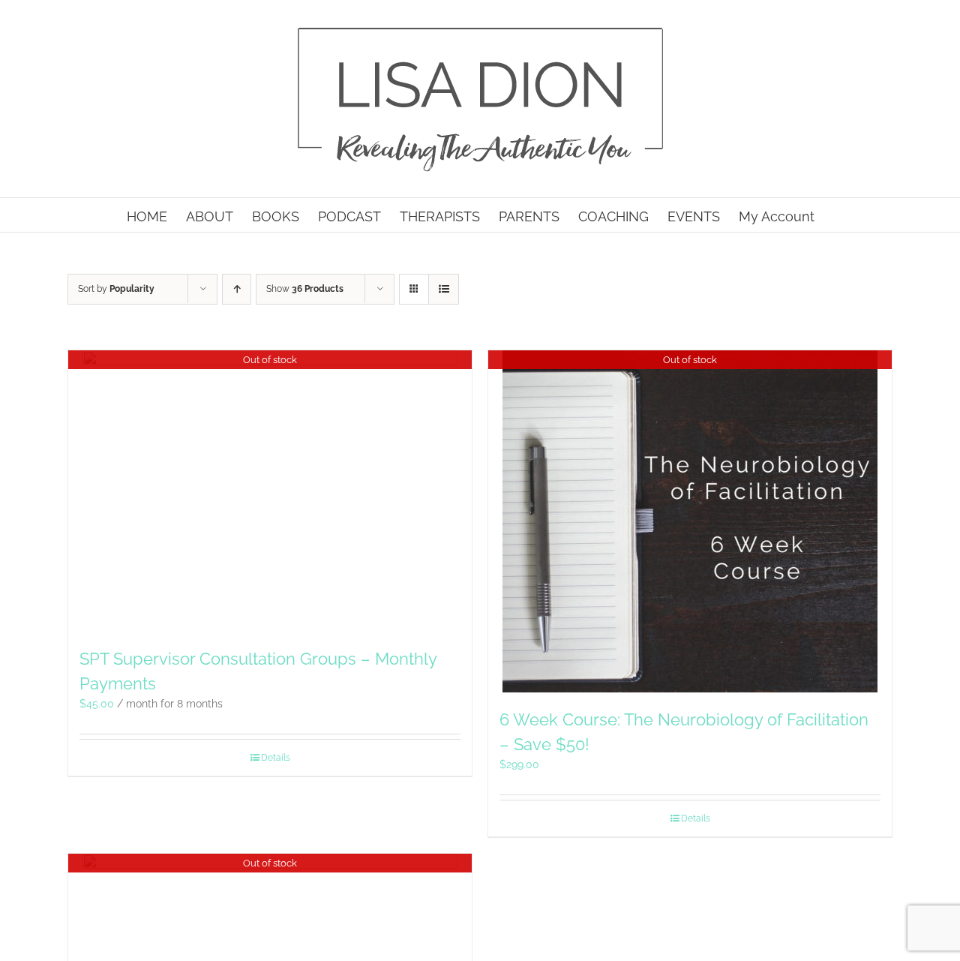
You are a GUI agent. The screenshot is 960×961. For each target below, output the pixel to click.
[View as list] (443, 289)
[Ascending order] (236, 289)
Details (275, 757)
